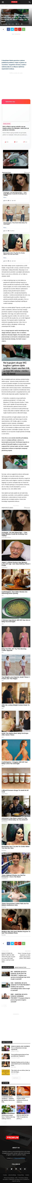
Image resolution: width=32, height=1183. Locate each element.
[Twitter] (11, 1169)
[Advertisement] (16, 46)
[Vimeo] (16, 1169)
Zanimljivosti (8, 12)
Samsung (5, 24)
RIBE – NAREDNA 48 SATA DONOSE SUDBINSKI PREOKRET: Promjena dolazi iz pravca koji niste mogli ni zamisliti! (20, 998)
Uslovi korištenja (12, 1175)
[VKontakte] (20, 1169)
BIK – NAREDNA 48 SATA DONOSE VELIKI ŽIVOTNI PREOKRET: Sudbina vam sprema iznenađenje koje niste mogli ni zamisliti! (20, 975)
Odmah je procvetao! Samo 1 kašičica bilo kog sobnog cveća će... (8, 1117)
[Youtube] (25, 1169)
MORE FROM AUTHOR (20, 967)
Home (2, 6)
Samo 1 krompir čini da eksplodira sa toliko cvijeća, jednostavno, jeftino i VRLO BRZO (24, 956)
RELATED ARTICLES (8, 967)
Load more (15, 1078)
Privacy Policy (21, 1175)
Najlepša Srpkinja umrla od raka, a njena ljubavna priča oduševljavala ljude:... (20, 1064)
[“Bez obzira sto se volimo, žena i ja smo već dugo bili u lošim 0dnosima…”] (6, 1072)
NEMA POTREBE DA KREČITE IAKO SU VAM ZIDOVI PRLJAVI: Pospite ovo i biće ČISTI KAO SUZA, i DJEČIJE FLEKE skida (8, 958)
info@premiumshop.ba (19, 1158)
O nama (5, 1175)
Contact (27, 1175)
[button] (29, 2)
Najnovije (19, 1094)
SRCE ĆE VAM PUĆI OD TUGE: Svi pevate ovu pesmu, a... (22, 1117)
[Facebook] (7, 1169)
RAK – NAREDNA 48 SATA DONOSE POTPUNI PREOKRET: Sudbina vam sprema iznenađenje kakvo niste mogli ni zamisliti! (20, 986)
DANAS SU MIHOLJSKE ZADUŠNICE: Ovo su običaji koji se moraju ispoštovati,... (20, 1048)
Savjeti (6, 6)
